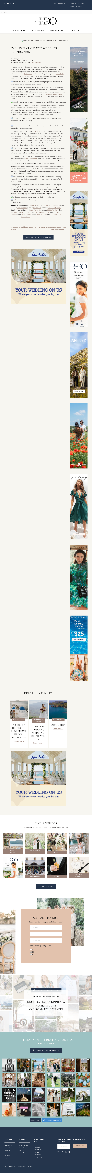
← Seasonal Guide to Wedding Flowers (23, 228)
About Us (75, 30)
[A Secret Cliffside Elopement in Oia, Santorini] (19, 723)
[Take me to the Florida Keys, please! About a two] (38, 1065)
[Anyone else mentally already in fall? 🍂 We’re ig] (68, 1065)
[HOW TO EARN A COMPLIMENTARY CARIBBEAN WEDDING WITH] (68, 1109)
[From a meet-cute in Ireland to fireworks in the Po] (24, 1095)
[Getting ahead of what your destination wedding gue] (68, 1080)
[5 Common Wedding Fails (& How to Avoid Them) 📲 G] (9, 1095)
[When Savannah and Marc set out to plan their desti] (83, 1065)
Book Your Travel (78, 3)
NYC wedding (31, 158)
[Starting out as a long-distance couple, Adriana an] (9, 1109)
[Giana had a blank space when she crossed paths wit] (83, 1095)
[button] (58, 1152)
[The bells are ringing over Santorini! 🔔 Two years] (9, 1065)
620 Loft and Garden (54, 94)
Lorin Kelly (36, 62)
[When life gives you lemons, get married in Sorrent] (53, 1065)
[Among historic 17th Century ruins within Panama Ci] (53, 1109)
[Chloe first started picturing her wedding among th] (53, 1080)
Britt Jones (28, 74)
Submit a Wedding (77, 6)
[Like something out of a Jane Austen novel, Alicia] (38, 1080)
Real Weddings (20, 30)
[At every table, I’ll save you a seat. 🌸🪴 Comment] (83, 1080)
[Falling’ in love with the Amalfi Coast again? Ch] (38, 1095)
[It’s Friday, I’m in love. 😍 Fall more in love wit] (53, 1095)
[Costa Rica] (58, 716)
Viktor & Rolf (38, 131)
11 (32, 955)
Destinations (38, 30)
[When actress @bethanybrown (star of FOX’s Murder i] (24, 1065)
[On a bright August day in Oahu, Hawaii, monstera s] (24, 1080)
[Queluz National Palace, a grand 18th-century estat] (9, 1080)
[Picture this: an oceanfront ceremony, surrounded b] (38, 1109)
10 (33, 952)
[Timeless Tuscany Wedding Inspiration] (38, 723)
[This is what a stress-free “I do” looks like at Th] (24, 1109)
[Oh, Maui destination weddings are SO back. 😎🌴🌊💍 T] (83, 1109)
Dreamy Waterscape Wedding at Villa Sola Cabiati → (52, 228)
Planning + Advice (57, 30)
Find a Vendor (59, 3)
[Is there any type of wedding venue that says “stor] (68, 1095)
